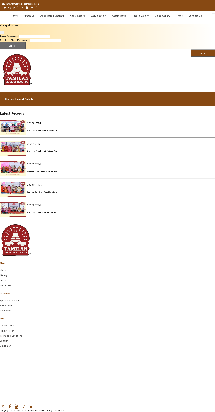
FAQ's (179, 15)
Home (16, 15)
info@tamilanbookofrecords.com (22, 3)
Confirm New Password (14, 40)
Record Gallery (140, 15)
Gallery (3, 275)
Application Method (52, 15)
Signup (11, 7)
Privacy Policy (7, 330)
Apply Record (77, 15)
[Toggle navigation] (213, 13)
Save (202, 53)
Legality (4, 340)
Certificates (119, 15)
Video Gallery (162, 15)
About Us (29, 15)
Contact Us (195, 15)
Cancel (12, 46)
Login (4, 7)
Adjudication (98, 15)
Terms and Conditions (11, 335)
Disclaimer (5, 345)
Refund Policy (7, 325)
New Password (9, 36)
